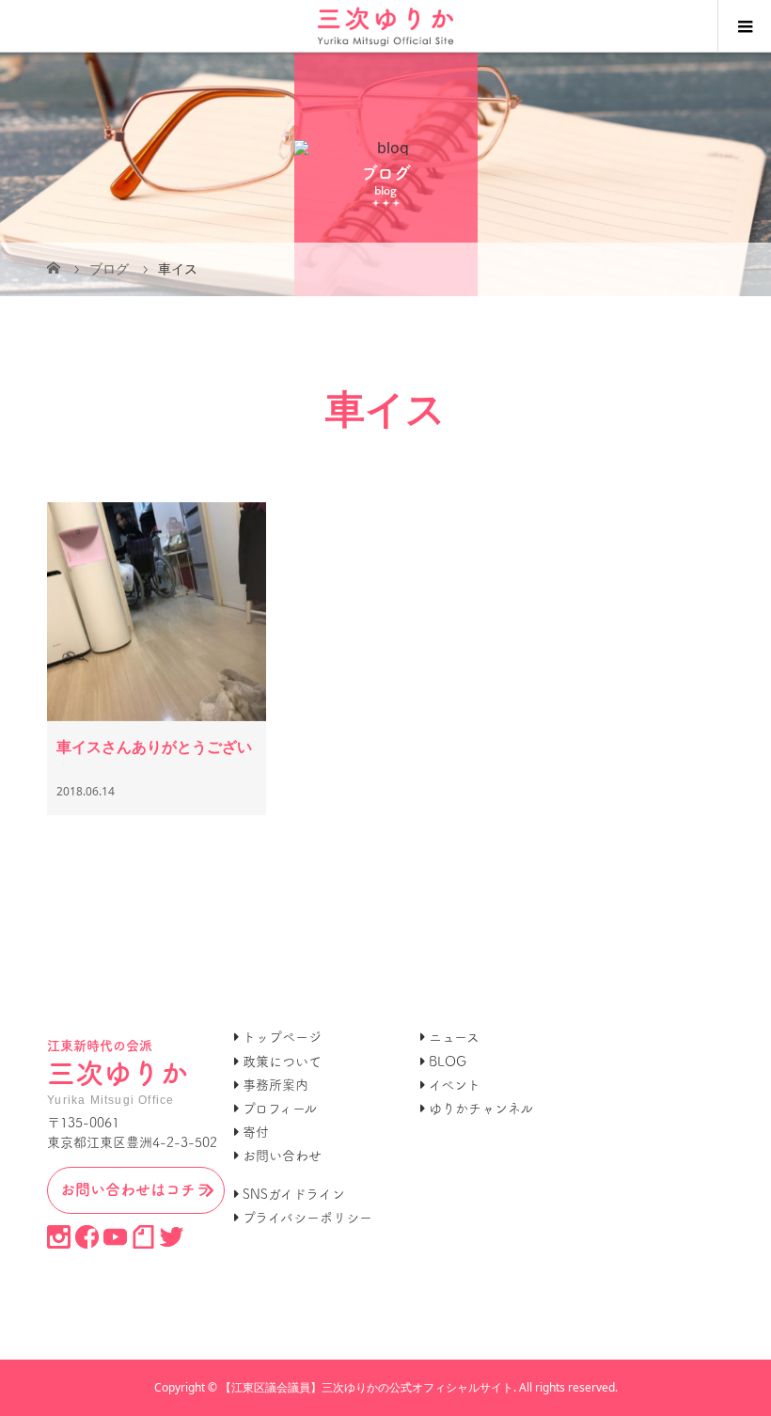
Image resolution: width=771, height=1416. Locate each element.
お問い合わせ (282, 1155)
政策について (282, 1061)
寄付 (256, 1132)
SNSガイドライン (294, 1194)
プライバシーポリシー (307, 1217)
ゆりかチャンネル (481, 1108)
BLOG (447, 1061)
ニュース (454, 1037)
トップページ (282, 1037)
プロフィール (280, 1108)
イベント (454, 1085)
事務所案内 (275, 1085)
